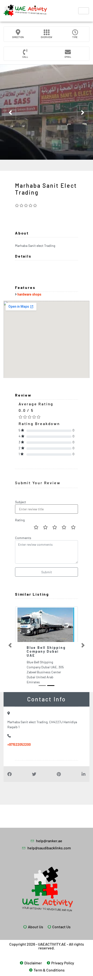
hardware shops (29, 294)
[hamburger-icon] (83, 10)
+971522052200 (19, 744)
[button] (10, 645)
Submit (46, 572)
